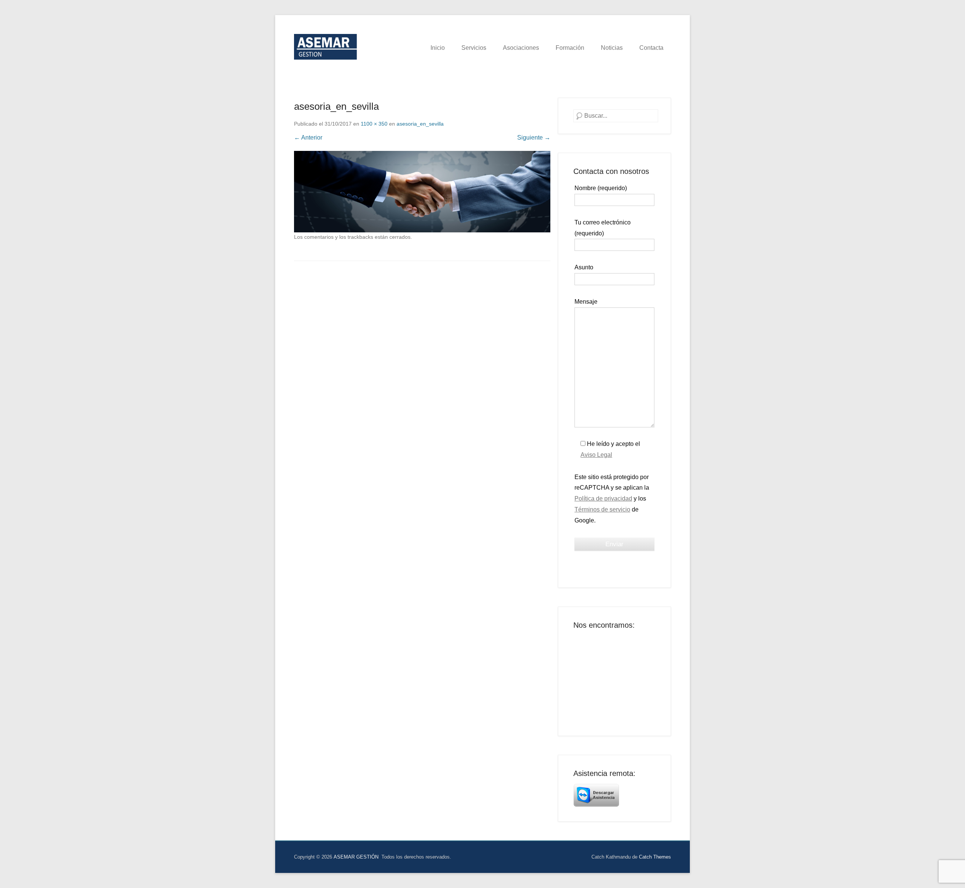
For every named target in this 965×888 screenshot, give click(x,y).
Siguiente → (533, 137)
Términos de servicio (602, 509)
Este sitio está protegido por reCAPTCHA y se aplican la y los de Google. (611, 499)
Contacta (651, 48)
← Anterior (308, 137)
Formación (570, 48)
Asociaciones (521, 48)
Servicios (473, 48)
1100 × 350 (374, 124)
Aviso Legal (596, 455)
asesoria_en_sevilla (420, 124)
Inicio (437, 48)
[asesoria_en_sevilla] (422, 191)
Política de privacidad (603, 498)
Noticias (612, 48)
